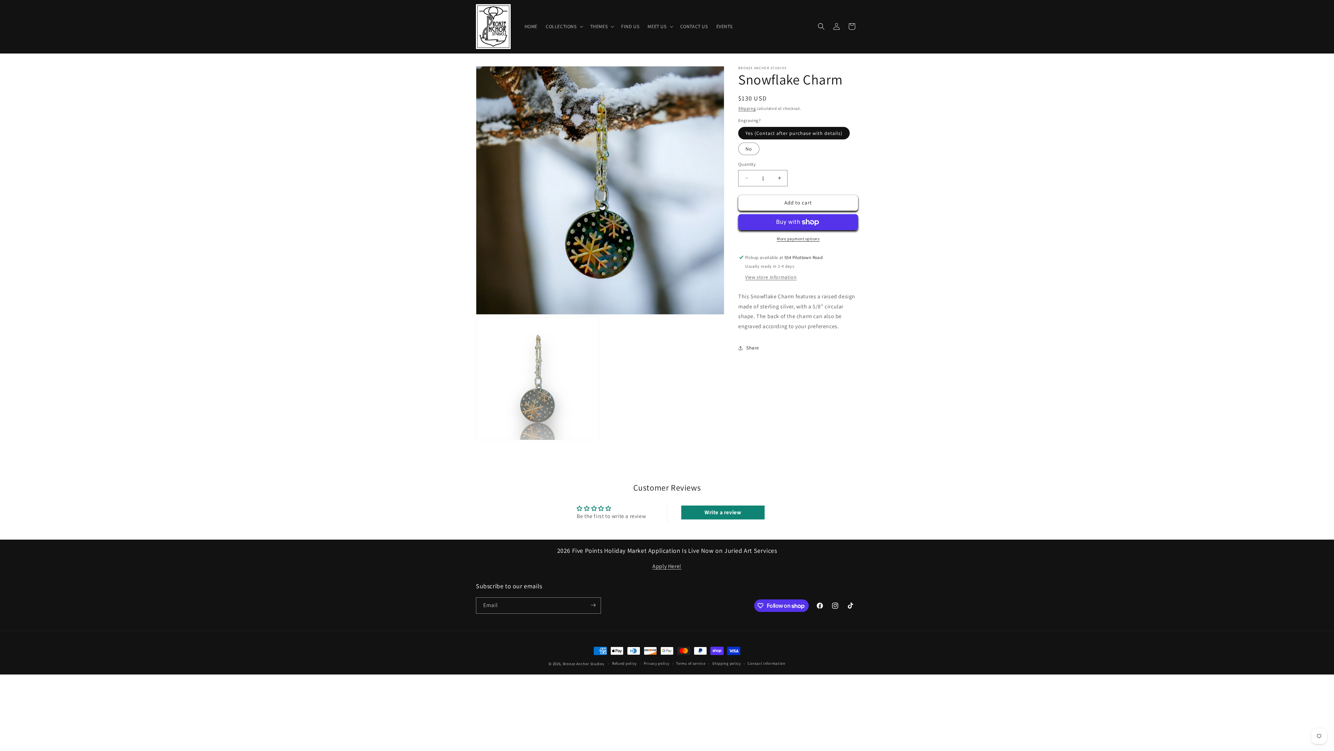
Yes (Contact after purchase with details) (794, 133)
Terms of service (690, 663)
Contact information (766, 663)
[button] (564, 26)
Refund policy (624, 663)
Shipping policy (726, 663)
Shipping (747, 108)
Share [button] (752, 348)
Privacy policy (656, 663)
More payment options (798, 238)
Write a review (723, 512)
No (749, 149)
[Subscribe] (593, 605)
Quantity (747, 164)
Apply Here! (667, 566)
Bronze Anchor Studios (583, 663)
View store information (771, 277)
